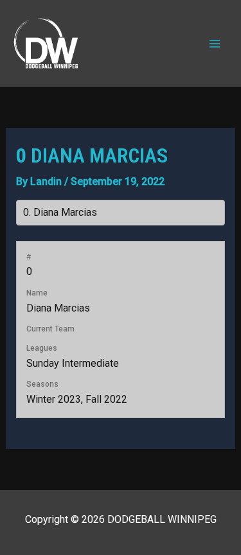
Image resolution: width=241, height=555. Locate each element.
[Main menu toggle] (214, 43)
